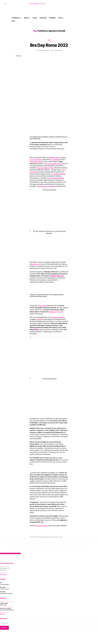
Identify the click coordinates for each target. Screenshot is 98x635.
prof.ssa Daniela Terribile (53, 164)
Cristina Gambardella (44, 50)
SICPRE (39, 319)
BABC (36, 330)
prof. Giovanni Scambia (56, 178)
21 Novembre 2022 (57, 50)
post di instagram (42, 526)
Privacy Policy (3, 574)
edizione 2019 (36, 264)
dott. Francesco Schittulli (46, 186)
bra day (33, 537)
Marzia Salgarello (57, 276)
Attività (26, 17)
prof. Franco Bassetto (58, 317)
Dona (60, 17)
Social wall (43, 17)
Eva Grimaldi (55, 159)
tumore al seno (59, 537)
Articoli (35, 17)
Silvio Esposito (42, 306)
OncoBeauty (15, 17)
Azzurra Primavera (36, 159)
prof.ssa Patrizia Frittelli (46, 168)
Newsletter (52, 17)
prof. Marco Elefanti (58, 174)
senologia (52, 537)
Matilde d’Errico (54, 157)
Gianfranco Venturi (55, 312)
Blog (49, 40)
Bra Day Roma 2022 (49, 45)
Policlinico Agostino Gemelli (42, 537)
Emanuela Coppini (36, 162)
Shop (13, 21)
